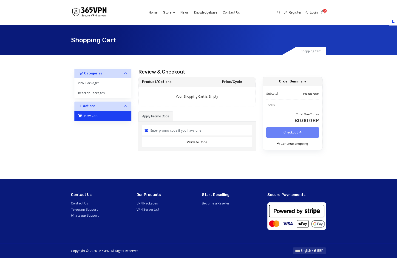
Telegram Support (84, 210)
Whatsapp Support (85, 216)
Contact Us (231, 12)
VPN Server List (147, 210)
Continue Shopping (294, 143)
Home (153, 12)
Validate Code (197, 142)
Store (167, 12)
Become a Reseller (215, 203)
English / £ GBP (311, 251)
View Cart (90, 115)
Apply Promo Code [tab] (155, 116)
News (185, 12)
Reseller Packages (91, 93)
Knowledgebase (205, 12)
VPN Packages (88, 83)
